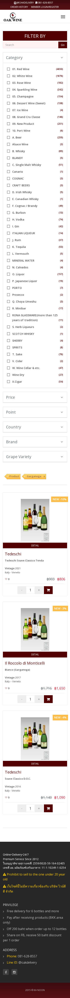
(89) (61, 151)
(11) (61, 320)
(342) (60, 89)
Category (14, 57)
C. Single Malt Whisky (26, 165)
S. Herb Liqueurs (23, 327)
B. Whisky (18, 151)
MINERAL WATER (23, 260)
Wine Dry (18, 375)
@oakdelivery (25, 2)
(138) (60, 103)
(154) (60, 96)
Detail (35, 545)
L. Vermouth (20, 254)
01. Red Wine (20, 69)
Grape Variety (18, 456)
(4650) (59, 69)
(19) (61, 281)
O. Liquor (18, 274)
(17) (61, 308)
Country (13, 427)
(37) (61, 240)
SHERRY (17, 340)
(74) (61, 219)
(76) (61, 354)
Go (63, 45)
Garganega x (36, 476)
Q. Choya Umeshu (24, 301)
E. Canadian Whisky (25, 199)
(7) (61, 287)
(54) (61, 381)
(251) (60, 123)
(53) (61, 246)
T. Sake (17, 354)
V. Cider (17, 361)
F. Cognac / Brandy (25, 206)
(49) (61, 205)
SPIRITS (17, 347)
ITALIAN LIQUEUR (23, 233)
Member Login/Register (45, 7)
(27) (61, 374)
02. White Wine (22, 76)
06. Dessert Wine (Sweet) (28, 103)
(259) (60, 137)
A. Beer (17, 137)
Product (14, 476)
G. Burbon (19, 212)
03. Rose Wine (21, 83)
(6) (61, 130)
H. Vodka (18, 219)
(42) (61, 226)
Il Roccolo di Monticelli (25, 663)
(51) (61, 164)
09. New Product (23, 124)
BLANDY (17, 158)
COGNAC (18, 178)
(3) (61, 144)
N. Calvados (20, 267)
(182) (60, 82)
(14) (61, 233)
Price (10, 397)
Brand (11, 441)
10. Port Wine (21, 130)
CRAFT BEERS (21, 185)
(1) (61, 171)
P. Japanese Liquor (24, 281)
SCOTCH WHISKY (23, 334)
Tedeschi (13, 554)
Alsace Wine (20, 144)
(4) (61, 110)
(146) (60, 117)
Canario (17, 171)
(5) (61, 158)
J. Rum (16, 240)
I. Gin (15, 226)
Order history (19, 7)
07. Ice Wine (20, 110)
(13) (61, 212)
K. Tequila (19, 247)
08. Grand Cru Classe (26, 117)
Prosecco (18, 295)
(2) (61, 294)
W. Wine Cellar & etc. (26, 368)
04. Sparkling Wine (24, 89)
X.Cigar (17, 381)
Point (11, 412)
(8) (61, 347)
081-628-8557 (45, 2)
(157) (60, 274)
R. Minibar (19, 308)
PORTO (17, 288)
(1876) (59, 76)
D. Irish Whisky (22, 192)
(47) (61, 368)
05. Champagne (22, 96)
